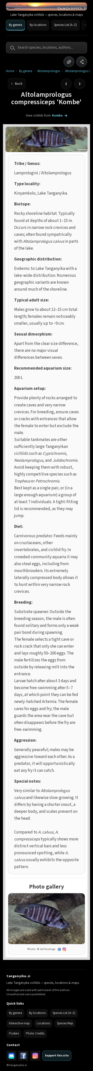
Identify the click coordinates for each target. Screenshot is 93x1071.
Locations (43, 1023)
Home (10, 71)
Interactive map (19, 1023)
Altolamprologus (48, 71)
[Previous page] (66, 83)
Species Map (65, 1023)
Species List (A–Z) (65, 25)
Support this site (57, 1055)
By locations (38, 25)
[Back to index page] (17, 83)
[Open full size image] (46, 918)
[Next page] (79, 83)
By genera (15, 25)
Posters (14, 1033)
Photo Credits (35, 1033)
